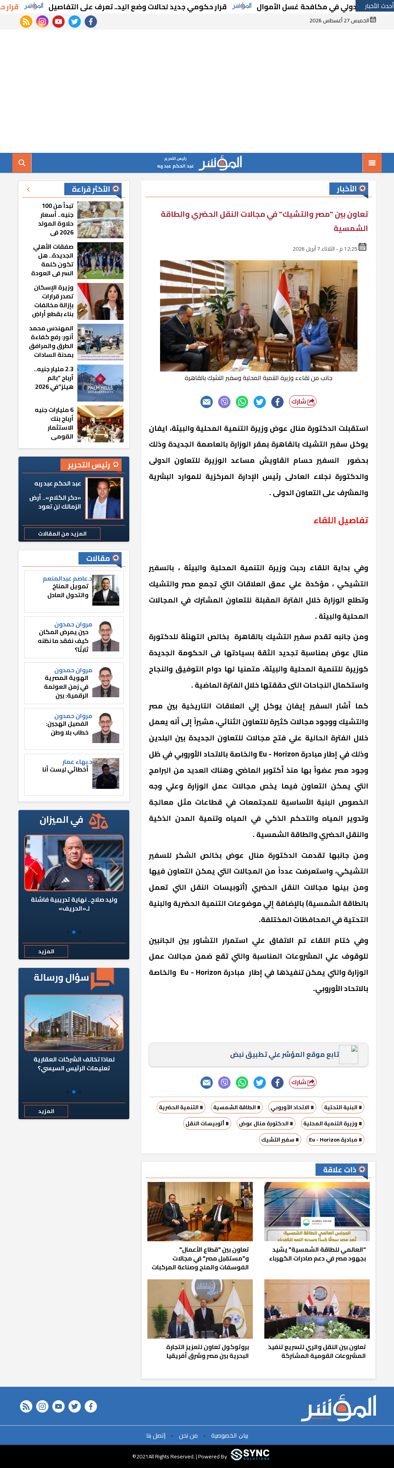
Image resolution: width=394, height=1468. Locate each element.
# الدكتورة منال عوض (266, 1123)
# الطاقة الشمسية (236, 1107)
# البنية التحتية (343, 1107)
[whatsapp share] (242, 402)
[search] (22, 162)
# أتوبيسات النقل (207, 1123)
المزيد (46, 951)
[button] (80, 932)
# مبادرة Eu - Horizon (335, 1140)
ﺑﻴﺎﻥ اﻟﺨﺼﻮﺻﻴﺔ (229, 1435)
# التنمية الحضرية (181, 1107)
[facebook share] (277, 402)
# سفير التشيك (280, 1140)
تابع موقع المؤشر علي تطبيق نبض (284, 1054)
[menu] (372, 162)
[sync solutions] (250, 1456)
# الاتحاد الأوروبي (292, 1107)
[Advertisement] (197, 91)
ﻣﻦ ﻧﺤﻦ (188, 1435)
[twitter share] (260, 402)
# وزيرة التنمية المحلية (332, 1123)
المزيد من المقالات (62, 534)
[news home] (338, 1407)
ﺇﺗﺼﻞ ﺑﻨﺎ (155, 1435)
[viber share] (224, 402)
